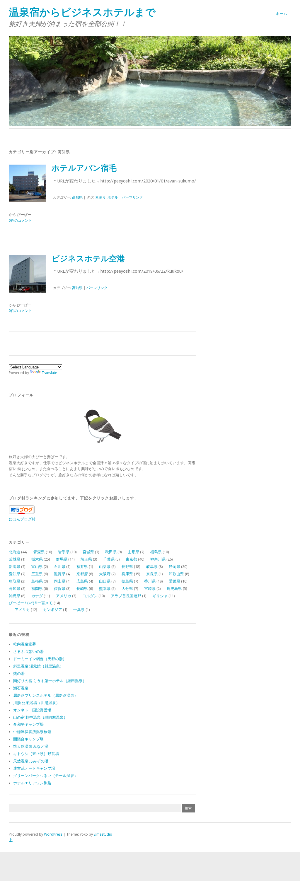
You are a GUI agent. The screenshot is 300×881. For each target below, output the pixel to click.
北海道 (14, 552)
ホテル (113, 197)
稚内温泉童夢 (24, 644)
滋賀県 (59, 574)
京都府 (82, 574)
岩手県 (63, 552)
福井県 (82, 566)
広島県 (82, 581)
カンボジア (52, 609)
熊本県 (104, 588)
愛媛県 (174, 581)
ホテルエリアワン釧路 (32, 783)
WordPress (53, 834)
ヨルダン (90, 596)
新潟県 (14, 566)
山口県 (104, 581)
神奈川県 (158, 559)
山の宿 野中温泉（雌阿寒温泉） (40, 717)
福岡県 (37, 588)
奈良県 (152, 574)
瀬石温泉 (20, 688)
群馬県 (61, 559)
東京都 (131, 559)
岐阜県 (152, 566)
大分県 (127, 588)
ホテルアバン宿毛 (84, 168)
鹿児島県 (174, 588)
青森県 (39, 552)
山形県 (133, 552)
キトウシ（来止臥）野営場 (36, 754)
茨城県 (14, 559)
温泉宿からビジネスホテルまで (82, 12)
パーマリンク (132, 197)
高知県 (77, 197)
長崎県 (82, 588)
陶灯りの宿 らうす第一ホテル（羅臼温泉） (49, 681)
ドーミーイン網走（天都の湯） (40, 659)
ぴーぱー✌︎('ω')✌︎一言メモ (31, 603)
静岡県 (174, 566)
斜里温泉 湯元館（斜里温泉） (38, 666)
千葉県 (109, 559)
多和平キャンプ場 (28, 724)
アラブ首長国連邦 (126, 596)
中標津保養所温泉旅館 (32, 732)
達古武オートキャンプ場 (34, 768)
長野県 (127, 566)
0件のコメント (20, 220)
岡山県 (59, 581)
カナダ (37, 596)
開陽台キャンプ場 (28, 739)
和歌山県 (176, 574)
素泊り (100, 197)
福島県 (156, 552)
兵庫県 (127, 574)
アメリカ (63, 596)
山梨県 (104, 566)
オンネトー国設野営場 (32, 710)
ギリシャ (160, 596)
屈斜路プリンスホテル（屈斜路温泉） (45, 695)
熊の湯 (19, 673)
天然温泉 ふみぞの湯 (30, 761)
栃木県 (37, 559)
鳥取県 (14, 581)
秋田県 (111, 552)
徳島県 (127, 581)
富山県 (37, 566)
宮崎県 (150, 588)
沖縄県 (14, 596)
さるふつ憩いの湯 (28, 651)
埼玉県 (86, 559)
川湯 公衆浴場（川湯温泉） (36, 703)
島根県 (37, 581)
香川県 (150, 581)
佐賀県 (59, 588)
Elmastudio (103, 834)
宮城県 (88, 552)
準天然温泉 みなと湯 (30, 746)
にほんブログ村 (22, 519)
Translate (49, 373)
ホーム (281, 13)
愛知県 (14, 574)
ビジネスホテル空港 (88, 258)
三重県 (37, 574)
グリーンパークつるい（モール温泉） (45, 776)
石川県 (59, 566)
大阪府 (104, 574)
